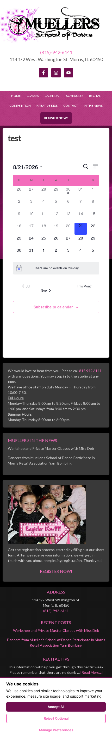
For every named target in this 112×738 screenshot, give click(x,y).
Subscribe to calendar (53, 306)
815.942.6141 (90, 370)
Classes (33, 96)
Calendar (52, 96)
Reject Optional (56, 718)
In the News (93, 105)
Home (16, 96)
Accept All (56, 707)
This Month (84, 286)
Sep (44, 290)
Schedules (73, 96)
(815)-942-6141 (56, 52)
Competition (20, 105)
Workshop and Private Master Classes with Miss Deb (51, 448)
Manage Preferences (56, 730)
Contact (70, 105)
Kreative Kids (47, 105)
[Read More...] (91, 672)
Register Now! (56, 118)
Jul (28, 286)
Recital (95, 96)
